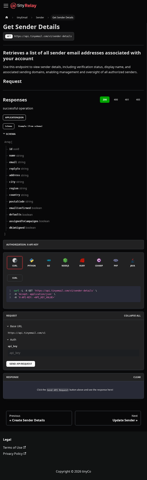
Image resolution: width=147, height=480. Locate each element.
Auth (13, 339)
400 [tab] (116, 99)
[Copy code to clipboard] (136, 291)
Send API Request (20, 364)
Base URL (16, 326)
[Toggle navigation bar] (6, 6)
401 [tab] (127, 99)
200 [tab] (105, 99)
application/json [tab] (14, 117)
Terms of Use (12, 447)
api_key (12, 346)
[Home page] (6, 17)
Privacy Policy (13, 454)
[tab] (8, 126)
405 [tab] (138, 99)
